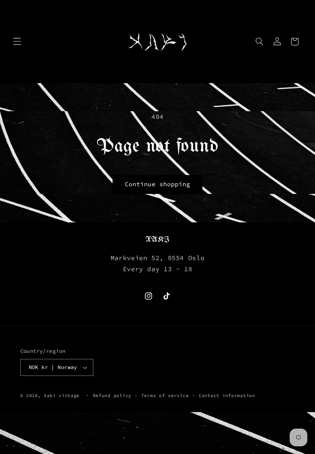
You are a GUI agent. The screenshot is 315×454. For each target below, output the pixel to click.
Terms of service (165, 395)
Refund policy (112, 395)
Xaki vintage (62, 395)
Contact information (227, 395)
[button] (17, 41)
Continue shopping (158, 184)
